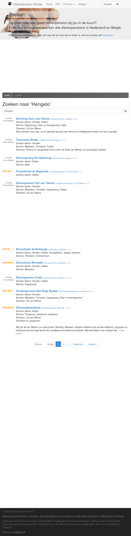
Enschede (73, 171)
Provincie (68, 4)
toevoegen (107, 35)
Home (49, 4)
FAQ (58, 4)
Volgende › (78, 344)
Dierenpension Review (28, 4)
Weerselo (61, 277)
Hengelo (69, 118)
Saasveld (61, 263)
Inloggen (82, 4)
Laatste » (93, 344)
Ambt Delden (79, 183)
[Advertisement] (65, 66)
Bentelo (63, 249)
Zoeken (18, 95)
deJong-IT (20, 532)
